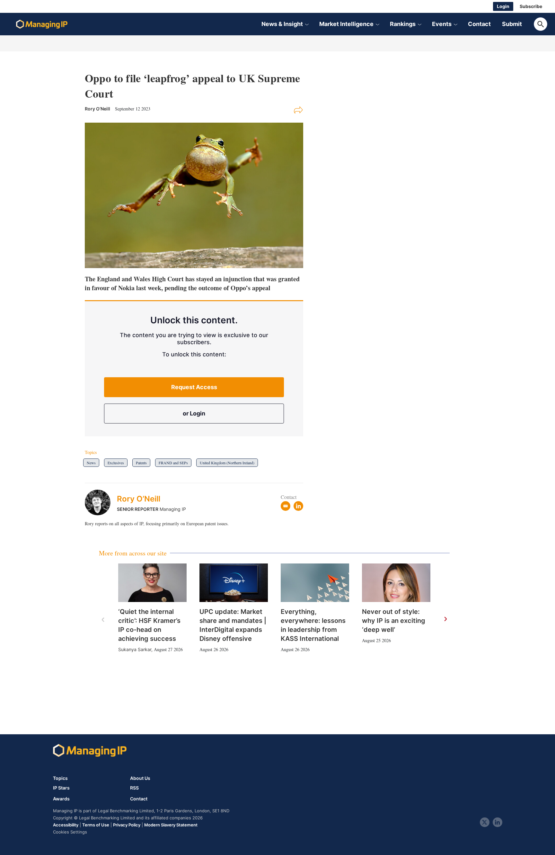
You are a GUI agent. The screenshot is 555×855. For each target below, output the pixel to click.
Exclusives (116, 462)
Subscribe (531, 6)
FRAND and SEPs (173, 462)
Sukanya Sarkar (134, 649)
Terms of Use (95, 824)
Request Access (194, 387)
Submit (512, 24)
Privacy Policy (126, 824)
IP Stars (61, 788)
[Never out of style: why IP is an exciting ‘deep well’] (396, 582)
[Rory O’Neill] (101, 502)
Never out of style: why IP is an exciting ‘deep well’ (393, 620)
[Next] (445, 619)
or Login (194, 413)
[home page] (41, 24)
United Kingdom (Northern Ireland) (227, 462)
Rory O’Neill (138, 498)
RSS (134, 788)
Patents (141, 462)
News (91, 462)
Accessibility (65, 824)
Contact (479, 24)
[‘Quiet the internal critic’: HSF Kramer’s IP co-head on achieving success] (152, 582)
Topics (60, 778)
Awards (61, 799)
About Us (140, 778)
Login (503, 6)
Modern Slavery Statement (171, 824)
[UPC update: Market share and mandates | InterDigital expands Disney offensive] (233, 582)
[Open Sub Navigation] (306, 24)
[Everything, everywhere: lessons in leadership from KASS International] (315, 582)
